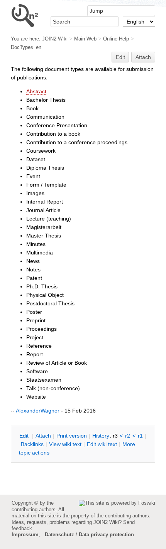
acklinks (32, 444)
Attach (143, 57)
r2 (127, 436)
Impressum (25, 534)
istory (100, 436)
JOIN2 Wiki (55, 39)
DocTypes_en (26, 47)
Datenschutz (59, 534)
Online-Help (116, 39)
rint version (71, 436)
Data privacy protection (106, 534)
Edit (120, 57)
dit (24, 436)
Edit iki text (102, 444)
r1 (140, 436)
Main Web (85, 39)
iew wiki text (65, 444)
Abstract (36, 91)
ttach (43, 436)
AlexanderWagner (37, 411)
